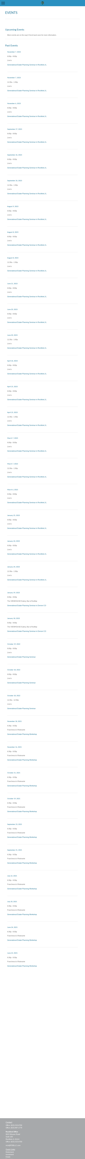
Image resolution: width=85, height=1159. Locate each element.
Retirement (10, 1152)
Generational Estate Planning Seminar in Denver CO (26, 605)
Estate (8, 1157)
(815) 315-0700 (16, 1125)
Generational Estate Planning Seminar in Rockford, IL (27, 65)
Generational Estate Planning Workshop (22, 734)
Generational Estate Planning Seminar (21, 657)
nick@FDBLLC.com (13, 1145)
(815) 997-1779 (16, 1128)
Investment (10, 1154)
